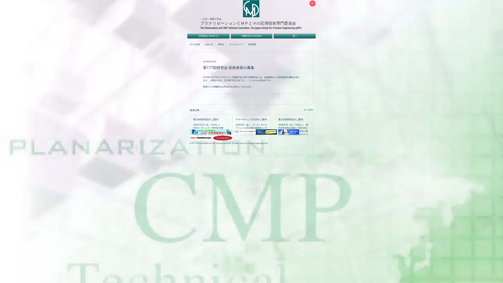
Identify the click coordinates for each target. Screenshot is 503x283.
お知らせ (209, 44)
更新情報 (252, 44)
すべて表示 (308, 109)
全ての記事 (195, 44)
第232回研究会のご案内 (290, 119)
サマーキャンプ (236, 44)
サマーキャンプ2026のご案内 (251, 119)
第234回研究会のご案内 (205, 119)
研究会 (221, 44)
